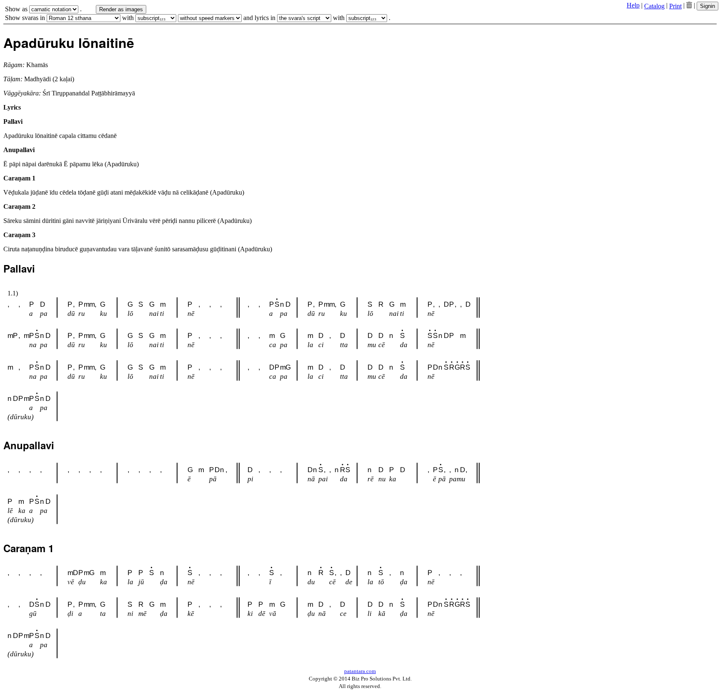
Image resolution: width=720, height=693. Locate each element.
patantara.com (360, 671)
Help (633, 5)
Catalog (654, 6)
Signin (707, 6)
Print (675, 6)
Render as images (121, 9)
